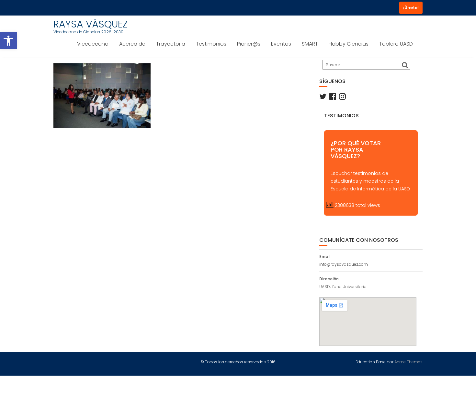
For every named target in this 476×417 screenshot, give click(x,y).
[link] (8, 40)
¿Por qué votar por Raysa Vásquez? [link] (356, 149)
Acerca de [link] (132, 44)
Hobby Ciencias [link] (348, 44)
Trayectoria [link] (170, 44)
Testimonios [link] (211, 44)
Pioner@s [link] (248, 44)
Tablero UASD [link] (396, 44)
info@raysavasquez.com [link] (343, 264)
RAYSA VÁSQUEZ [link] (90, 24)
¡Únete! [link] (411, 8)
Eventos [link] (281, 44)
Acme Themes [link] (408, 362)
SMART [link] (310, 44)
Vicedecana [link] (92, 44)
